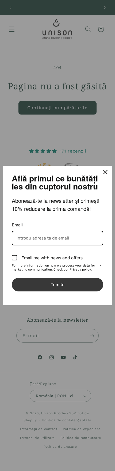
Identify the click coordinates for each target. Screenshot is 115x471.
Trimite (57, 284)
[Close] (105, 172)
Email (17, 224)
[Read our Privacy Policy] (100, 266)
